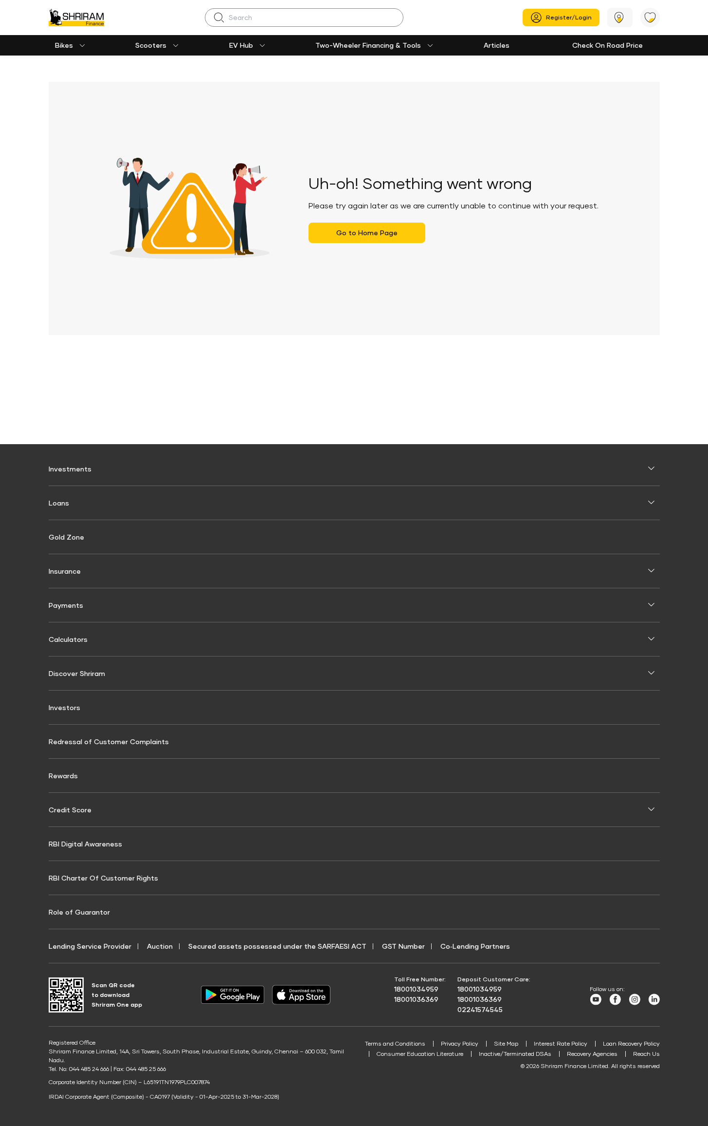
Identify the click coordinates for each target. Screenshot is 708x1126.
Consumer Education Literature (420, 1053)
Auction (160, 946)
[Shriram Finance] (77, 17)
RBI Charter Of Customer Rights (103, 878)
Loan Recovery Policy (631, 1043)
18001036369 (416, 999)
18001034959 (416, 989)
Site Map (506, 1043)
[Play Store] (232, 995)
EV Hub (241, 45)
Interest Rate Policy (560, 1043)
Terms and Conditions (395, 1043)
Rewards (63, 775)
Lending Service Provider (90, 946)
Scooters (150, 45)
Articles (496, 45)
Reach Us (646, 1053)
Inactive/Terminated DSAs (515, 1053)
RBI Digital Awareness (85, 844)
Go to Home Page (367, 232)
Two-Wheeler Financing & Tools (368, 45)
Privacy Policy (459, 1043)
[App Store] (303, 995)
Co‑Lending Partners (475, 946)
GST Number (403, 946)
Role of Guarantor (79, 912)
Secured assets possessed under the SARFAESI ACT (277, 946)
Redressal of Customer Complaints (109, 741)
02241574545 (480, 1009)
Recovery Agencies (592, 1053)
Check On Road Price (607, 45)
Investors (64, 707)
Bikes (64, 45)
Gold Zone (66, 537)
